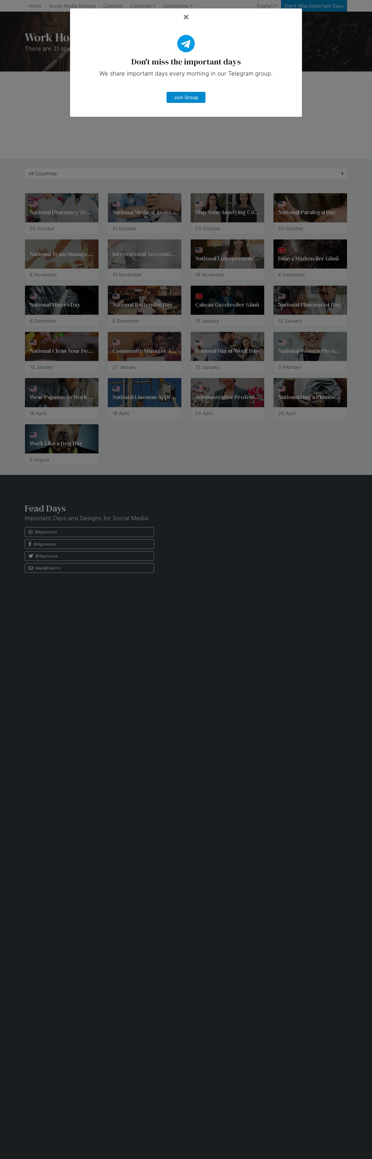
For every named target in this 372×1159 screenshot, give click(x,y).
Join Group (186, 97)
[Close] (186, 17)
